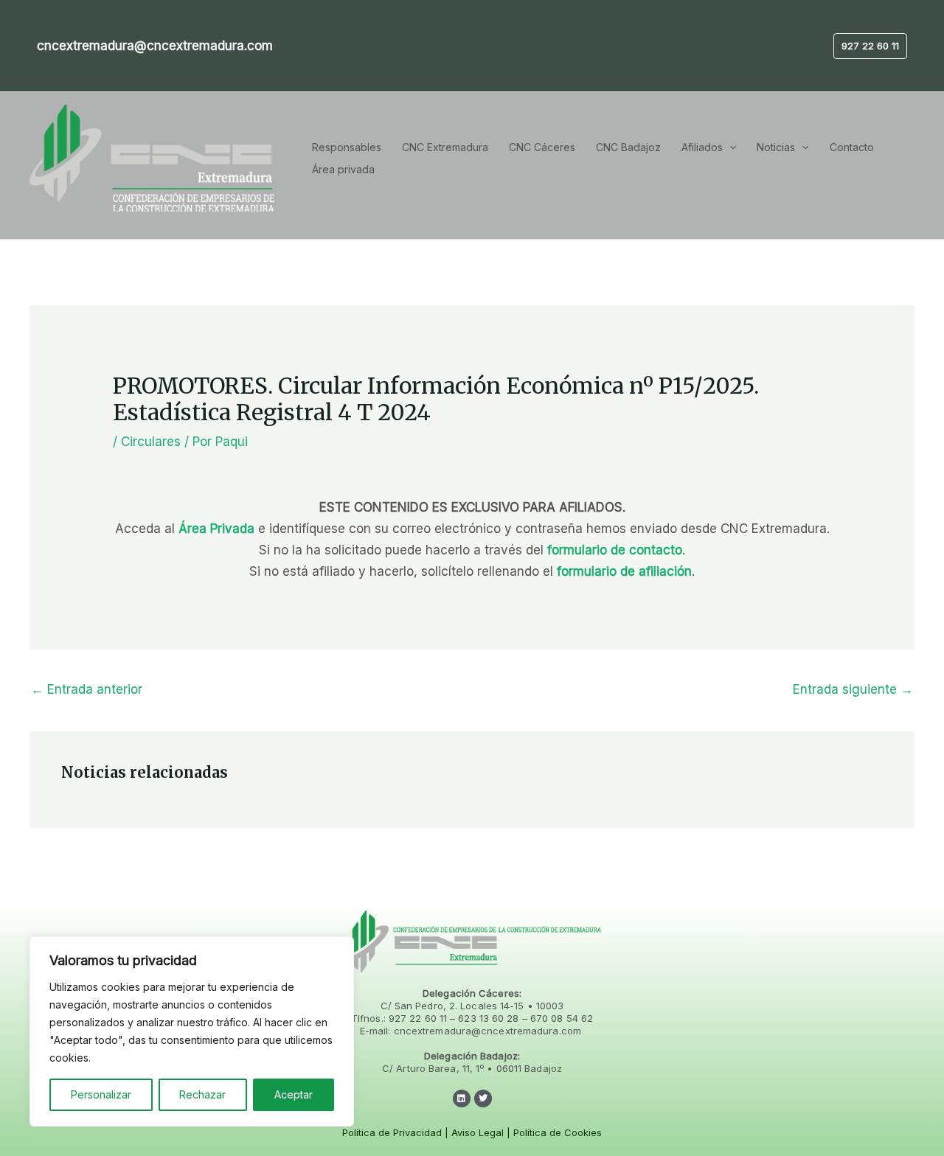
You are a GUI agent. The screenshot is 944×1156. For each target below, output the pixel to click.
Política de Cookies (557, 1132)
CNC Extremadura (445, 147)
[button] (870, 46)
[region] (192, 1031)
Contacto (852, 147)
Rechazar (202, 1094)
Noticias (776, 147)
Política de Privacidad (392, 1132)
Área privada (343, 169)
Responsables (346, 147)
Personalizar (101, 1094)
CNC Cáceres (542, 147)
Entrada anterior (86, 689)
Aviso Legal (477, 1132)
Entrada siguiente (853, 689)
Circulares (151, 441)
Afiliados (702, 147)
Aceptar (293, 1094)
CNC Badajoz (628, 147)
